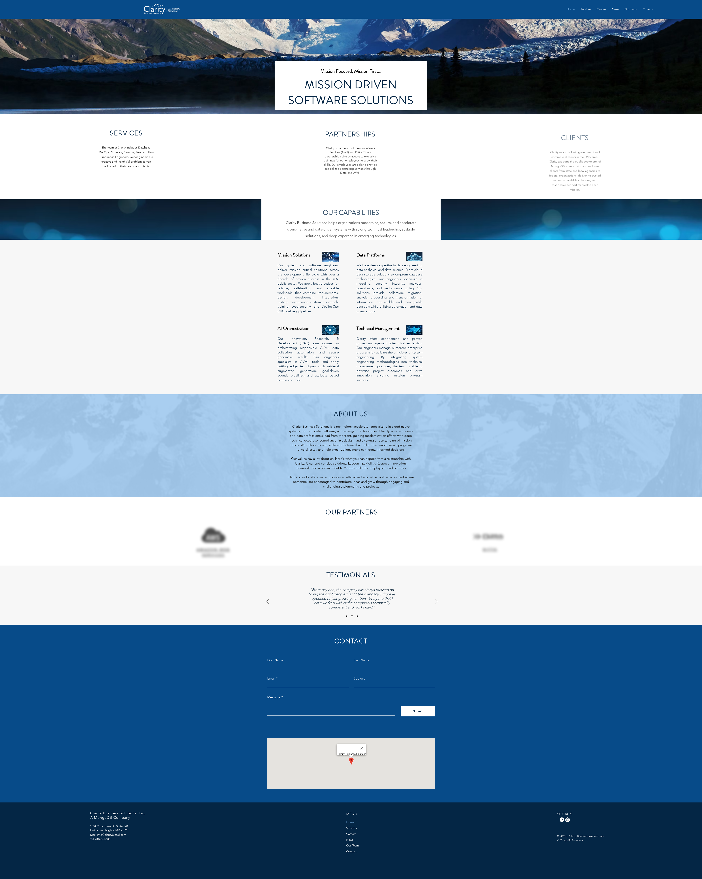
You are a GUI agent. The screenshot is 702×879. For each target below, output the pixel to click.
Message (273, 697)
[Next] (436, 601)
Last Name (361, 660)
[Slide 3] (357, 616)
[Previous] (268, 601)
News (349, 839)
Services (351, 828)
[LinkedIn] (562, 819)
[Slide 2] (351, 616)
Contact (351, 851)
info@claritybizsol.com (111, 834)
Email (271, 678)
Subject (359, 678)
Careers (351, 834)
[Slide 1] (346, 616)
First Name (275, 660)
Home (350, 822)
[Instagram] (567, 819)
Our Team (352, 845)
